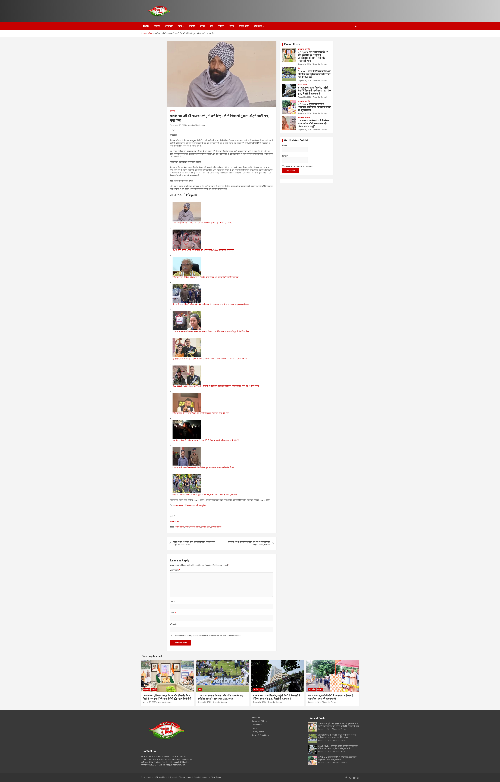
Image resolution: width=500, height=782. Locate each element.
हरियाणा (172, 111)
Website (173, 624)
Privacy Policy (258, 732)
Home (254, 728)
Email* (285, 156)
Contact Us (257, 725)
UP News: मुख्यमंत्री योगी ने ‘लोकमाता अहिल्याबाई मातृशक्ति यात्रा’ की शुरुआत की (314, 107)
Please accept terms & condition (298, 166)
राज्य (180, 26)
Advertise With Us (259, 721)
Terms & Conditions (260, 735)
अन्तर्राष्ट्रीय (169, 26)
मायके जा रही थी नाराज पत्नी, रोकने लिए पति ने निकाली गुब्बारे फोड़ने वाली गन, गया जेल (194, 543)
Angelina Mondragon (196, 125)
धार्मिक (231, 26)
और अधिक (258, 26)
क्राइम (187, 527)
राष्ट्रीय (157, 26)
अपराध (202, 26)
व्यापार (305, 85)
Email (173, 613)
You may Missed (152, 656)
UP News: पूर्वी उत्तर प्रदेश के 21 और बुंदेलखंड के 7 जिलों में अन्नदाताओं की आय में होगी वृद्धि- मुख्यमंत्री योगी (313, 56)
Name (173, 601)
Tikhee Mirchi (161, 777)
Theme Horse (185, 777)
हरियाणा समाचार (190, 505)
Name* (285, 145)
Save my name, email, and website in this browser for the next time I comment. (207, 635)
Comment (175, 570)
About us (256, 718)
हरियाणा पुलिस (201, 505)
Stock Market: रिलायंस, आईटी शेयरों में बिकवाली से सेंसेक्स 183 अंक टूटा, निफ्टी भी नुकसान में (314, 90)
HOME (146, 26)
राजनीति (192, 26)
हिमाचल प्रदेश (244, 26)
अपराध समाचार (178, 505)
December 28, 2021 (178, 125)
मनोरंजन (221, 26)
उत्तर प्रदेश (301, 49)
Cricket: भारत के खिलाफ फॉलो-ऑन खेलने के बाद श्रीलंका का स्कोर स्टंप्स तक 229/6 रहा (314, 74)
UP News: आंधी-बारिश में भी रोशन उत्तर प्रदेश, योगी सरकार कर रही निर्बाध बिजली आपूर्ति (313, 123)
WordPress (216, 777)
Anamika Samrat (320, 64)
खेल (211, 26)
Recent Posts (292, 44)
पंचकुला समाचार (195, 527)
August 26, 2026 (304, 64)
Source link (174, 521)
